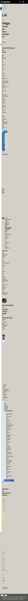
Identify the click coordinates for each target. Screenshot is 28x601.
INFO (2, 595)
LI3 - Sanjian (4, 42)
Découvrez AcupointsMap (8, 481)
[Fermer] (26, 2)
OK (5, 595)
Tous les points (5, 7)
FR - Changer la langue (5, 589)
